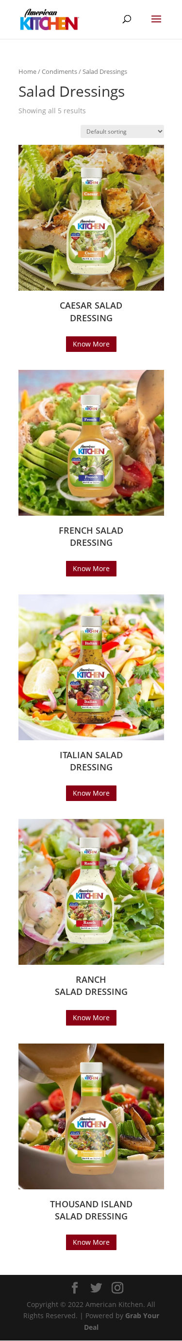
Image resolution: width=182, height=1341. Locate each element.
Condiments (59, 71)
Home (27, 71)
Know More (91, 343)
